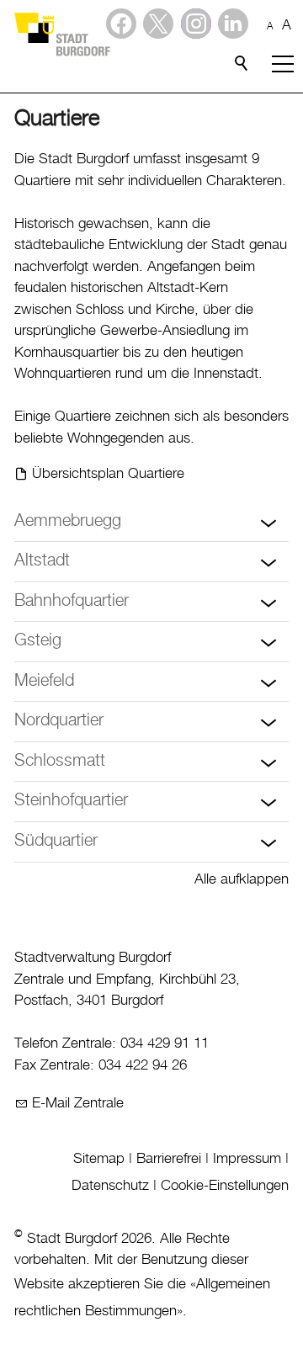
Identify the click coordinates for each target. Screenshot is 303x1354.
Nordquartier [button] (59, 721)
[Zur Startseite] (61, 33)
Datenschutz (110, 1185)
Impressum (247, 1158)
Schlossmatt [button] (59, 761)
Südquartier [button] (56, 841)
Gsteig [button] (37, 641)
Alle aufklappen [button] (241, 879)
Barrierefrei (168, 1158)
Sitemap (99, 1158)
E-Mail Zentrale (78, 1103)
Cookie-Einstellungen (225, 1185)
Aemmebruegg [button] (67, 521)
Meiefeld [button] (44, 681)
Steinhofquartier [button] (71, 801)
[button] (233, 23)
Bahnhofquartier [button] (71, 601)
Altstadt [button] (42, 561)
